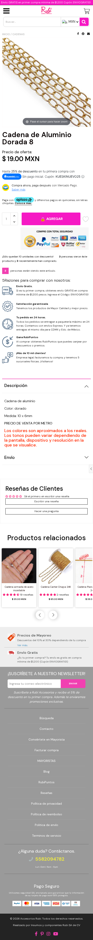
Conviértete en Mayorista (47, 739)
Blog (46, 771)
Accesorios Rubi (30, 918)
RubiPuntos (46, 782)
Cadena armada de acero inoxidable (19, 588)
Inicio (6, 34)
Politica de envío (46, 825)
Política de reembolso (46, 814)
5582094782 (49, 859)
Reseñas (46, 793)
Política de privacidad (46, 803)
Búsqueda (47, 718)
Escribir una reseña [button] (46, 501)
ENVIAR (73, 683)
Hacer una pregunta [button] (46, 511)
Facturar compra (47, 750)
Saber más (18, 189)
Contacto (46, 729)
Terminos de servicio (46, 836)
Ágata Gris (25, 930)
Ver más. (22, 645)
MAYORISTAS (46, 761)
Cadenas (18, 34)
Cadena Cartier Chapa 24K (56, 586)
